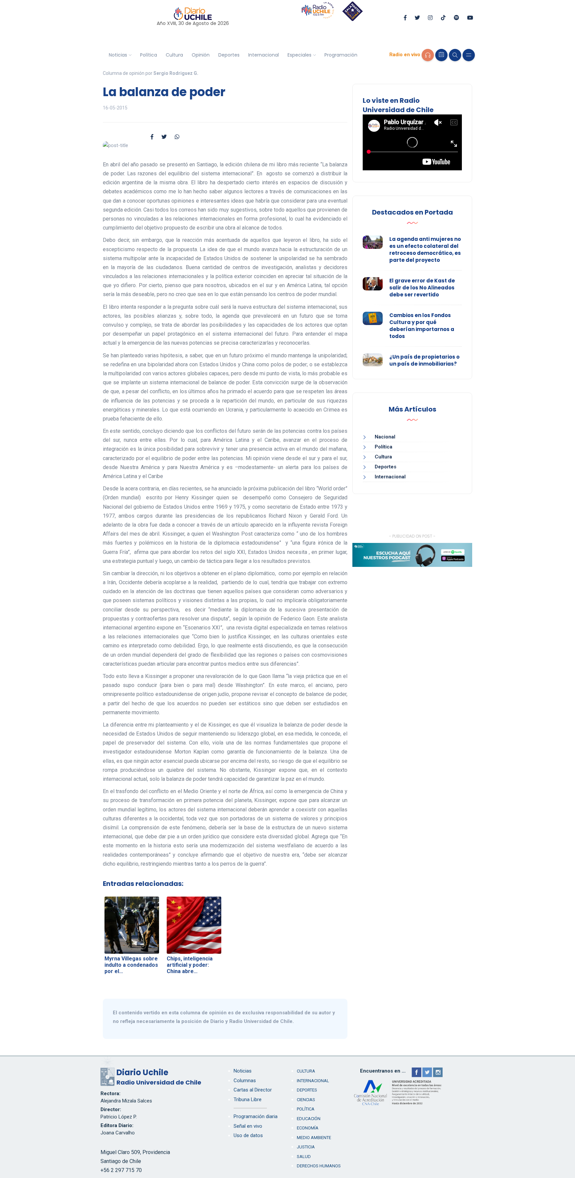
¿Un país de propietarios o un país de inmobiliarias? (424, 360)
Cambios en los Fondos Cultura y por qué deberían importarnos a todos (421, 326)
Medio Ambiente (314, 1137)
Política (148, 55)
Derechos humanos (319, 1165)
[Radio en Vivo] (428, 55)
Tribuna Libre (248, 1099)
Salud (304, 1156)
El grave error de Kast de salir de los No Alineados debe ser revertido (422, 287)
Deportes (229, 55)
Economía (307, 1127)
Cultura (174, 55)
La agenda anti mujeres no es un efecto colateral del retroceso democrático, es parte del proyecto (425, 249)
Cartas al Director (253, 1090)
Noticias (118, 55)
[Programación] (441, 55)
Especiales (299, 55)
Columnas (245, 1081)
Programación (340, 55)
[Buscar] (455, 55)
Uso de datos (248, 1135)
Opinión (201, 55)
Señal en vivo (248, 1126)
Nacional (385, 437)
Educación (308, 1118)
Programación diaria (256, 1116)
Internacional (263, 55)
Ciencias (306, 1099)
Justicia (306, 1146)
